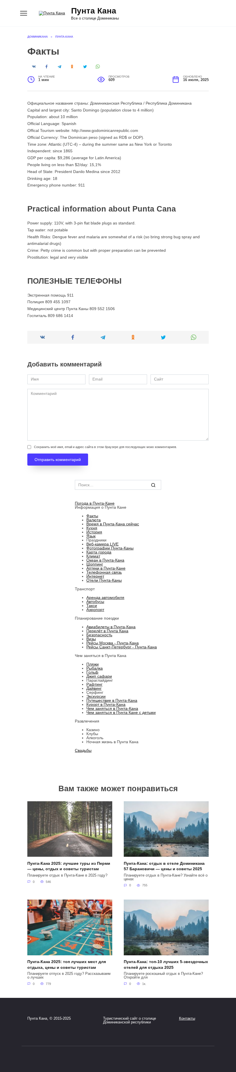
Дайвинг (94, 688)
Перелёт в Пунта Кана (107, 631)
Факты (92, 516)
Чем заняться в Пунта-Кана (112, 708)
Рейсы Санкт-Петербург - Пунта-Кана (121, 647)
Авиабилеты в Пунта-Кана (111, 627)
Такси (91, 605)
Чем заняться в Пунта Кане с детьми (121, 712)
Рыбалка (94, 668)
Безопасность (99, 635)
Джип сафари (99, 676)
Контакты (187, 1019)
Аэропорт (95, 609)
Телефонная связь (104, 572)
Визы (91, 639)
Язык (91, 536)
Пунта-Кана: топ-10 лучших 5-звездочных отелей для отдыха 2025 (166, 965)
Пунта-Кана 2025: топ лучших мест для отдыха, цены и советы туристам (66, 965)
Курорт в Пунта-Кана (105, 704)
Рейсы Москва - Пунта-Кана (112, 643)
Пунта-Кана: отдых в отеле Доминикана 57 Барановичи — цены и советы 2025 (164, 866)
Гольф (92, 672)
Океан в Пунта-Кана (105, 560)
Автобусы (95, 601)
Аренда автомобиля (105, 597)
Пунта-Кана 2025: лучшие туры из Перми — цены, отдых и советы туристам (68, 866)
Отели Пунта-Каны (104, 580)
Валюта (93, 520)
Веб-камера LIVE (102, 544)
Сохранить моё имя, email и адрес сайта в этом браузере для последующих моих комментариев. (105, 447)
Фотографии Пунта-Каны (110, 548)
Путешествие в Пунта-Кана (111, 700)
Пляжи (92, 664)
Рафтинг (94, 684)
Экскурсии (96, 696)
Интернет (95, 576)
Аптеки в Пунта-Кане (105, 568)
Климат (93, 556)
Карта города (98, 552)
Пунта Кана (93, 10)
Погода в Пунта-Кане (95, 503)
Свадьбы (83, 750)
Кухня (91, 528)
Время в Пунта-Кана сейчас (112, 524)
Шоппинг (94, 564)
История (94, 532)
